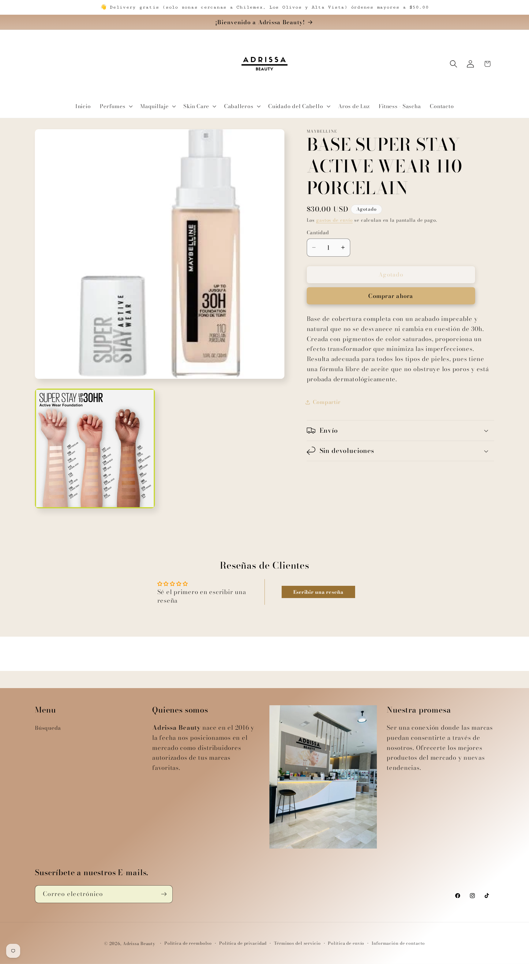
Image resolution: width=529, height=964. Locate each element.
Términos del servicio (297, 943)
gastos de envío (334, 220)
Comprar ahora (390, 296)
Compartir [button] (327, 402)
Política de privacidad (243, 943)
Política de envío (346, 943)
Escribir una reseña (318, 592)
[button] (115, 106)
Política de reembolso (188, 943)
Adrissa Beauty (139, 943)
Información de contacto (398, 943)
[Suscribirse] (164, 894)
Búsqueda (48, 728)
